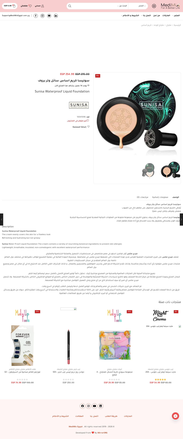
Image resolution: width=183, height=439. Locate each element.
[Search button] (70, 6)
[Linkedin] (100, 406)
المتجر (177, 16)
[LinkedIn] (56, 16)
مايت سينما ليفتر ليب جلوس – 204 (160, 372)
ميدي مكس (132, 254)
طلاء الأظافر (31, 369)
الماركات (166, 16)
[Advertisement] (91, 50)
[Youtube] (49, 16)
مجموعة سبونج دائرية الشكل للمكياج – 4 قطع (114, 373)
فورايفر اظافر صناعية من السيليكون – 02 (22, 372)
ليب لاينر (77, 369)
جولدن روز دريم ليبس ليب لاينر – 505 (68, 372)
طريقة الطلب (111, 416)
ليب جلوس (169, 369)
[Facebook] (36, 16)
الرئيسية (177, 25)
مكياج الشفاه (153, 369)
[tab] (175, 197)
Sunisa (5, 244)
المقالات (79, 416)
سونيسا (177, 218)
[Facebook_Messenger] (175, 416)
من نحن (156, 16)
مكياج (168, 25)
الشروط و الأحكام (131, 16)
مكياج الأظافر (14, 369)
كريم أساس (146, 25)
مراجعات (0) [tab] (142, 197)
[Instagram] (42, 16)
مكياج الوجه (159, 25)
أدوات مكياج (117, 369)
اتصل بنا (147, 16)
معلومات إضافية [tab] (160, 197)
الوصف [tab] (175, 197)
